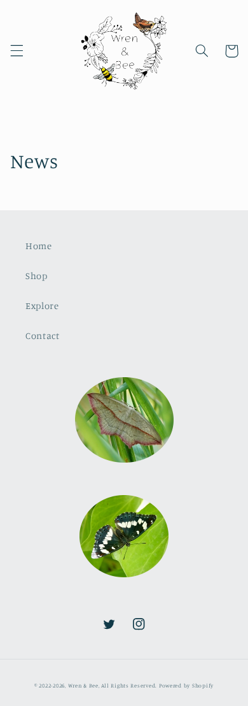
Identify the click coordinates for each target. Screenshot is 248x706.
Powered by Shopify (186, 685)
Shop (36, 275)
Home (38, 245)
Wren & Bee (83, 685)
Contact (42, 335)
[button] (16, 51)
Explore (42, 305)
